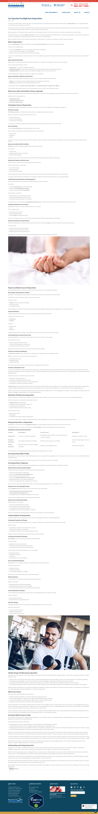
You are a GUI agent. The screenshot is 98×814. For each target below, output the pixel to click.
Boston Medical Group (45, 812)
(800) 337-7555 (47, 5)
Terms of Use (57, 812)
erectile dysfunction (38, 23)
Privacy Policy (51, 812)
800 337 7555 (81, 6)
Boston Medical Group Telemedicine (16, 5)
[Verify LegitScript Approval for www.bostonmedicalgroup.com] (36, 808)
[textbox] (49, 776)
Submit (73, 795)
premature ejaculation (49, 23)
